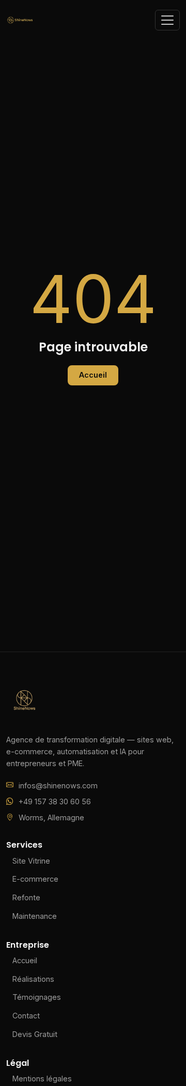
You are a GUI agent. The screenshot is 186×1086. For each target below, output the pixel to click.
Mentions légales (42, 1078)
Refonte (26, 897)
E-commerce (35, 878)
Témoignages (36, 997)
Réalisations (33, 979)
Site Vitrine (31, 860)
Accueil (93, 374)
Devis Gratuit (34, 1034)
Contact (26, 1015)
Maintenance (34, 916)
